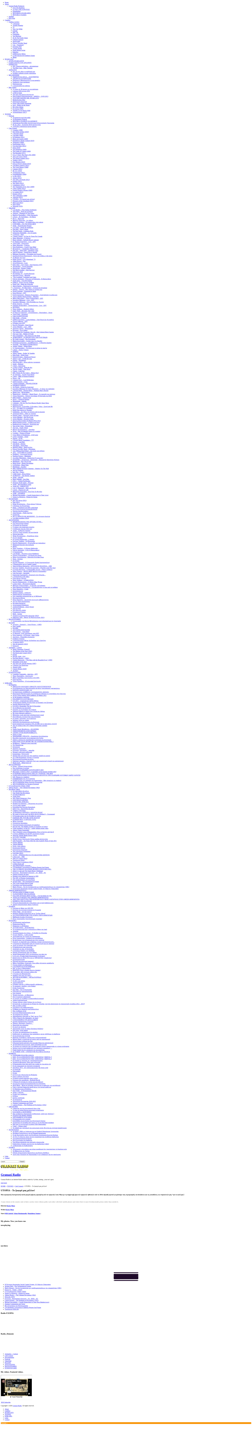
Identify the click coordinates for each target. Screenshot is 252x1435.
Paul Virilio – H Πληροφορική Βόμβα (24, 1091)
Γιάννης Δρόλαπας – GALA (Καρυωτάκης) (26, 550)
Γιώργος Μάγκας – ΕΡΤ (20, 321)
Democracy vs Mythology (21, 926)
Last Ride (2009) (18, 135)
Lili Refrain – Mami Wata (21, 465)
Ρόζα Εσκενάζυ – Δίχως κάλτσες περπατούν (26, 362)
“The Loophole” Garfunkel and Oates (24, 277)
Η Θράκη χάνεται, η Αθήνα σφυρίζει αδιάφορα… (28, 984)
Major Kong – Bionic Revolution (23, 463)
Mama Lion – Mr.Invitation (21, 392)
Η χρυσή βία (16, 1069)
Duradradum (16, 11)
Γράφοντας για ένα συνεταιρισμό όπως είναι (26, 1108)
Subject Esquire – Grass (20, 382)
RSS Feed (12, 18)
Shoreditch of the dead (20, 662)
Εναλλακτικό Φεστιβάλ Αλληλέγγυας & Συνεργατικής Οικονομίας (33, 123)
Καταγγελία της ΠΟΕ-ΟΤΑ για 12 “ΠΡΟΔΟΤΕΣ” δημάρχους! (32, 958)
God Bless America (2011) (21, 165)
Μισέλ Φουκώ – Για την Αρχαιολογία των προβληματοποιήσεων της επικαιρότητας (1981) (41, 887)
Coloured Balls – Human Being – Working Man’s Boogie (30, 390)
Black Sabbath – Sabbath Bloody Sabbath (26, 240)
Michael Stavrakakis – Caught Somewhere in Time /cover (30, 495)
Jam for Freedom (18, 470)
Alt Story (15, 670)
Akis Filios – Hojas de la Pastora (23, 211)
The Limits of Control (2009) (22, 151)
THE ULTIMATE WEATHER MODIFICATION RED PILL (32, 869)
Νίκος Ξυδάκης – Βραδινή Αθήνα (23, 309)
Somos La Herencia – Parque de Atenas (25, 497)
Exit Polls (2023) (18, 853)
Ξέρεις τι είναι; (17, 734)
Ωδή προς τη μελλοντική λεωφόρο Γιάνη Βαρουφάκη (29, 1124)
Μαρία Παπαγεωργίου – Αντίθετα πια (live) (26, 422)
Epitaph (15, 31)
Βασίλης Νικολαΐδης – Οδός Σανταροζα (25, 215)
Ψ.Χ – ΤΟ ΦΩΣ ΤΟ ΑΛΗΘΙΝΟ (23, 408)
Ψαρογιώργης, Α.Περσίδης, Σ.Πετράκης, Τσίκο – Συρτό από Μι (33, 406)
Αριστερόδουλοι (18, 982)
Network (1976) (18, 206)
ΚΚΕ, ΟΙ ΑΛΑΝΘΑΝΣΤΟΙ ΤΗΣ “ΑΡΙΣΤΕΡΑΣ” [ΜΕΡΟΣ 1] (32, 1057)
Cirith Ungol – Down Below (22, 474)
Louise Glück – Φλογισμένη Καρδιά (24, 584)
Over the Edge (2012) (19, 146)
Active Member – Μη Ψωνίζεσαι (23, 417)
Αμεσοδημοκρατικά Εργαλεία (22, 1138)
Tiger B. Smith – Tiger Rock (21, 369)
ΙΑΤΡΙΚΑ (12, 1147)
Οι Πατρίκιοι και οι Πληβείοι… (22, 1089)
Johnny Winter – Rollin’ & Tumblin (24, 353)
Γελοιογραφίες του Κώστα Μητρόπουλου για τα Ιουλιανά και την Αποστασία (37, 621)
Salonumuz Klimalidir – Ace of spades (25, 233)
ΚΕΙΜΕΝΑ (12, 1053)
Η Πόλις (15, 1096)
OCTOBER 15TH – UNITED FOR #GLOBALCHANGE (31, 1052)
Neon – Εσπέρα (18, 559)
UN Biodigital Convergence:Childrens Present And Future (31, 867)
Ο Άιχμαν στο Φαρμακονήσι (22, 974)
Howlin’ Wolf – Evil (19, 656)
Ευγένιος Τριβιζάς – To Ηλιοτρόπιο (24, 541)
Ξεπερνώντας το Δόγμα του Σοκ (23, 1041)
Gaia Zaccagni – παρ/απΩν (21, 573)
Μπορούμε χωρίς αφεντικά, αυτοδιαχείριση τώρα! (28, 715)
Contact (7, 1158)
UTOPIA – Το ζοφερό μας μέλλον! (24, 199)
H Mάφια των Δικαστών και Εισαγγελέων (26, 1009)
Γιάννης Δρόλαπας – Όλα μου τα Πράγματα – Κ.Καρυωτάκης (32, 279)
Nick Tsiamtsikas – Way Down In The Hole (26, 335)
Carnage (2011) (17, 169)
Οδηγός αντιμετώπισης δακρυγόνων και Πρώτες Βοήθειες (31, 1153)
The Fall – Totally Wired (20, 428)
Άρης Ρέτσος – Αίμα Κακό (21, 631)
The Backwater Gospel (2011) (22, 653)
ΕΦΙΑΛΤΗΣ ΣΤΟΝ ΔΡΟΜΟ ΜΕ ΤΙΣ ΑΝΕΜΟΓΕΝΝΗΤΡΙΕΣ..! (33, 741)
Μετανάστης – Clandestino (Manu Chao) (25, 249)
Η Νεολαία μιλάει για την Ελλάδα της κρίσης (27, 816)
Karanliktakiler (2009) (19, 174)
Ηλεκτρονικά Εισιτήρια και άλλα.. (23, 759)
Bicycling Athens (18, 107)
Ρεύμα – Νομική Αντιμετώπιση (22, 766)
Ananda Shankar (18, 25)
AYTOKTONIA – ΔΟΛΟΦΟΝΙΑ (23, 927)
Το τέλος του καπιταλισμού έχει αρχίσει (25, 1032)
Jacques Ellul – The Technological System (26, 881)
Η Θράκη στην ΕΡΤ (19, 323)
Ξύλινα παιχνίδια (18, 534)
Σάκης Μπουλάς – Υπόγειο (21, 245)
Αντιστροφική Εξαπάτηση (21, 605)
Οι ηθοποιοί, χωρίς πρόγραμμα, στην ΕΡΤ (26, 633)
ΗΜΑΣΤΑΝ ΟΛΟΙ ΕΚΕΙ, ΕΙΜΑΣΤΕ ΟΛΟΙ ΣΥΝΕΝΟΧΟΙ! (32, 686)
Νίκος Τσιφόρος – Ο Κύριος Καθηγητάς (25, 548)
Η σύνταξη (16, 561)
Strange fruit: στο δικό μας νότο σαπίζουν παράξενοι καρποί (31, 756)
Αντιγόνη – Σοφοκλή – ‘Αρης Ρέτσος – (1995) (27, 624)
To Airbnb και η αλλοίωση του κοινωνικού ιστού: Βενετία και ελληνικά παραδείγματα (40, 1128)
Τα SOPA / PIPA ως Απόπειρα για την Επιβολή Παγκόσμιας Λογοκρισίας (36, 1131)
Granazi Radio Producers (16, 6)
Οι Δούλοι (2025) (18, 642)
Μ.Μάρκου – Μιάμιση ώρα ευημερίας (25, 743)
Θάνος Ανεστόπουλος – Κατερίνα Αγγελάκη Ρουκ (28, 557)
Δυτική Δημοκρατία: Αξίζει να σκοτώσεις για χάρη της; (30, 954)
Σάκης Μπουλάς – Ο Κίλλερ (22, 238)
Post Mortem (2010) (19, 162)
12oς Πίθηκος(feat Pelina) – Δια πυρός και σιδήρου (28, 451)
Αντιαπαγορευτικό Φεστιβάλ (22, 117)
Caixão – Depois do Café (20, 490)
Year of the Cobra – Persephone (22, 426)
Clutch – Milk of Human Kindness (23, 376)
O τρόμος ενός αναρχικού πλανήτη (23, 527)
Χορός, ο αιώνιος (18, 1092)
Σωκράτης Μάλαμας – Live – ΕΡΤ (23, 300)
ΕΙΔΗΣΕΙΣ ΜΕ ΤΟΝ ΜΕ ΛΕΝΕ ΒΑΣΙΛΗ (26, 818)
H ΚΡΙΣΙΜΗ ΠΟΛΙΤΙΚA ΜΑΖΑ (23, 1055)
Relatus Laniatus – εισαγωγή (22, 592)
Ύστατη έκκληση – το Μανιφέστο (23, 995)
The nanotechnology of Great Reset (24, 880)
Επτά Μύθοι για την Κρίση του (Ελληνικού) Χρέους (29, 1121)
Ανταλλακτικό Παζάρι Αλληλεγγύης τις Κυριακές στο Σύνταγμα (33, 702)
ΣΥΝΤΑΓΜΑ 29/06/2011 (21, 802)
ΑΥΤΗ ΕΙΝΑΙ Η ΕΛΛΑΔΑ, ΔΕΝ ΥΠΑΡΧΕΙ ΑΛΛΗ (30, 1044)
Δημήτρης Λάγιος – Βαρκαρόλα (22, 328)
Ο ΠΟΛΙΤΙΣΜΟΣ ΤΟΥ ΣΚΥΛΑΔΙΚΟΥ (25, 1020)
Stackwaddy (16, 41)
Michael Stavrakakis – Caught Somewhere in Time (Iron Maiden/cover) (27, 1302)
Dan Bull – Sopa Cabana (20, 229)
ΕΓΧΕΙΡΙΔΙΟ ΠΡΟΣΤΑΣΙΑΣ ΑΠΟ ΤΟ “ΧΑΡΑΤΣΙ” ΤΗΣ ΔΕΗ (33, 773)
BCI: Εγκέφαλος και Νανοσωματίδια (16, 1306)
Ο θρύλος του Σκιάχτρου (20, 665)
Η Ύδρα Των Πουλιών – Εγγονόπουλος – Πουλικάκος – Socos (32, 312)
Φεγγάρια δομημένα (19, 603)
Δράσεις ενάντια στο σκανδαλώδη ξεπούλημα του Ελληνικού (32, 740)
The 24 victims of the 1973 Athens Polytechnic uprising (30, 725)
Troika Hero (16, 796)
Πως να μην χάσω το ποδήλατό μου (24, 71)
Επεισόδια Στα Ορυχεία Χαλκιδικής (24, 807)
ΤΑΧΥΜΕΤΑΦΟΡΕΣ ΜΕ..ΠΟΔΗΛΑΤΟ (26, 98)
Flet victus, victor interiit (20, 1030)
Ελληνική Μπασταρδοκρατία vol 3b (24, 1013)
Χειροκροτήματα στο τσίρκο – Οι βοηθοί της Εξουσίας (30, 933)
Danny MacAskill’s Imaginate (22, 103)
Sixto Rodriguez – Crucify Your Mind (24, 247)
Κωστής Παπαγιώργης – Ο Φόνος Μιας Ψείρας (27, 582)
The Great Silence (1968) (20, 167)
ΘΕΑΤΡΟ (12, 623)
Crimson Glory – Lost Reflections (23, 380)
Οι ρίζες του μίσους (19, 981)
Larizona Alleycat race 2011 (21, 91)
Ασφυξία (15, 931)
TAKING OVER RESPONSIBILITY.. (25, 733)
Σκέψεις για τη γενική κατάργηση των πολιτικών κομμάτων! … (32, 1048)
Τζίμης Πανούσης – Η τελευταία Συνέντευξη (27, 681)
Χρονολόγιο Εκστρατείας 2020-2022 (24, 1101)
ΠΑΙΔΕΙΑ (12, 906)
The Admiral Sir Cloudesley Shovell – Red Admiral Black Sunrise (33, 332)
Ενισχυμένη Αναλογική (20, 849)
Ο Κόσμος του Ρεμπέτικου (21, 506)
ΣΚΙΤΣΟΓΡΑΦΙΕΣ (15, 619)
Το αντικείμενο (17, 1099)
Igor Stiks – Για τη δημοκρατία (22, 990)
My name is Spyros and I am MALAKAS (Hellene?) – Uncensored (34, 814)
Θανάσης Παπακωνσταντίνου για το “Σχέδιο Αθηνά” (29, 913)
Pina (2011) (16, 502)
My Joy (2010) (17, 171)
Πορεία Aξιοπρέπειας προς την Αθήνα (25, 952)
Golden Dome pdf (18, 864)
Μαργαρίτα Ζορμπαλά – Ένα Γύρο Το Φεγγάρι (27, 491)
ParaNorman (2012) (19, 144)
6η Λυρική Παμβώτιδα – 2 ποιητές (23, 539)
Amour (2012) (17, 178)
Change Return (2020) (20, 669)
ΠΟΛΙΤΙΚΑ (12, 920)
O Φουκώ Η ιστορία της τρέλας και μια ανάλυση (28, 1082)
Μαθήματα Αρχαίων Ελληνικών (23, 917)
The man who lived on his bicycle (23, 94)
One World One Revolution (21, 793)
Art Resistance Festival (20, 119)
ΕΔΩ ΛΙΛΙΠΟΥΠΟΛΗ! (20, 316)
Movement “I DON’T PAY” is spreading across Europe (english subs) (34, 771)
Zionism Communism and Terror (23, 1103)
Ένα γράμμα (16, 979)
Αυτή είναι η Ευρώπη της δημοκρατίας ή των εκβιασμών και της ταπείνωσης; (37, 1154)
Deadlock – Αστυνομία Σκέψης (22, 454)
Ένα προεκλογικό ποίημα (20, 523)
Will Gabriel (9, 1213)
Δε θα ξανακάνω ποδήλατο (21, 697)
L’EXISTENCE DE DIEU (21, 577)
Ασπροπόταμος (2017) (20, 112)
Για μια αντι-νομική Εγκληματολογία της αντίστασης (29, 1083)
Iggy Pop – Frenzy (18, 472)
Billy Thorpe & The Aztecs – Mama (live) (26, 373)
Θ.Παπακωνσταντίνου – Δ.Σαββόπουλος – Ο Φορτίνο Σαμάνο (32, 343)
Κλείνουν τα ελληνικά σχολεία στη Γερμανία (27, 910)
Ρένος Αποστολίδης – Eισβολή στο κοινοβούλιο (28, 938)
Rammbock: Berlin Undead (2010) (23, 141)
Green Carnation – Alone (20, 437)
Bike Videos (12, 87)
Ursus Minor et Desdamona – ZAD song (25, 435)
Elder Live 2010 (18, 272)
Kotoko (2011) (17, 181)
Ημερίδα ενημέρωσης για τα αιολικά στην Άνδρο (28, 738)
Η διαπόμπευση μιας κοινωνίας (22, 947)
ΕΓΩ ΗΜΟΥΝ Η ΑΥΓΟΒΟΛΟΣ (23, 699)
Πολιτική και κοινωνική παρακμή (23, 961)
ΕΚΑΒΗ (15, 628)
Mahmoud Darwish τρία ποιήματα (23, 545)
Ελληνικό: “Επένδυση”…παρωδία (23, 750)
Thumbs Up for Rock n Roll (21, 110)
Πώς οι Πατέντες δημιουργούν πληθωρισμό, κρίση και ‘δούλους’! (33, 1114)
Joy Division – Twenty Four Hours (23, 374)
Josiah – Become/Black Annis (22, 484)
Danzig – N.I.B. (18, 438)
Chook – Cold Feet (19, 371)
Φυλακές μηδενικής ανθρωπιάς (22, 752)
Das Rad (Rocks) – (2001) (21, 658)
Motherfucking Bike (19, 100)
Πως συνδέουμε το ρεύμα (21, 768)
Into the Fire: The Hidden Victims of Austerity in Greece (30, 826)
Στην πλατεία (17, 993)
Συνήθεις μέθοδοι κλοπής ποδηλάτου (24, 73)
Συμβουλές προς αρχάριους (21, 82)
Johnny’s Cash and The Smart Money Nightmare (28, 871)
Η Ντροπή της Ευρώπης (20, 525)
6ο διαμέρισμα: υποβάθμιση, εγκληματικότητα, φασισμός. (31, 692)
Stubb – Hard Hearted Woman (22, 226)
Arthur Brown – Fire (19, 261)
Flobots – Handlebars (19, 360)
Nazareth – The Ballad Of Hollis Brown (25, 344)
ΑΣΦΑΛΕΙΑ (13, 70)
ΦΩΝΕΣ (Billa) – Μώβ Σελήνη (22, 447)
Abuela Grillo (17, 667)
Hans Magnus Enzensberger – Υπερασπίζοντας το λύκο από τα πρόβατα (35, 587)
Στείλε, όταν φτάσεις (19, 846)
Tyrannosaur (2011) (19, 172)
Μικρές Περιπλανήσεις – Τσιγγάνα (23, 429)
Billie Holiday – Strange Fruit (22, 398)
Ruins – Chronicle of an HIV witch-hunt (25, 507)
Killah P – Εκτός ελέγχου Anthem (23, 282)
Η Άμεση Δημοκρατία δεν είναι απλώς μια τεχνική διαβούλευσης (33, 903)
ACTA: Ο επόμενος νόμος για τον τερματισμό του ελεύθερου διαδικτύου (36, 1137)
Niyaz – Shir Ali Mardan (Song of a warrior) (26, 431)
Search (22, 1161)
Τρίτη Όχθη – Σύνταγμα (20, 314)
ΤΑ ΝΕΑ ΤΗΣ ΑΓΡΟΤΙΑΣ (21, 9)
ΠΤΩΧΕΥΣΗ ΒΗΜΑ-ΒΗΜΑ (22, 1115)
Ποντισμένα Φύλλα (19, 598)
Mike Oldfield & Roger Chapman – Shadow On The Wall (31, 468)
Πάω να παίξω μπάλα (19, 1005)
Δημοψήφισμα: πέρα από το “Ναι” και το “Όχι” (27, 1016)
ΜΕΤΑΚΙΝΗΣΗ (14, 75)
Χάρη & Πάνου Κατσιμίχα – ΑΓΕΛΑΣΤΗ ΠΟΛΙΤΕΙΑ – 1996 (32, 566)
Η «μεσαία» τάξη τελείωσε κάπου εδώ (25, 972)
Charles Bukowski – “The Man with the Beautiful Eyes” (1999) (32, 660)
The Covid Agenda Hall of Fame (23, 883)
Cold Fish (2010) (18, 133)
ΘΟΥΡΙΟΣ (16, 307)
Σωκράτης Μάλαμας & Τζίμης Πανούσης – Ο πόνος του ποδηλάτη (33, 389)
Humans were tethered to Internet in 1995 (25, 876)
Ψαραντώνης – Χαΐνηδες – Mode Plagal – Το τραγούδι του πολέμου (34, 394)
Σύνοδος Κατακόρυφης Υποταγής (23, 1021)
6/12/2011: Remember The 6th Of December (26, 706)
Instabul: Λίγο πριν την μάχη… (22, 975)
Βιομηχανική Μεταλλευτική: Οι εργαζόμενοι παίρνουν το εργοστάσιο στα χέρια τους (39, 694)
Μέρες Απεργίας (18, 821)
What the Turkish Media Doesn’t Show (25, 835)
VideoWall (12, 208)
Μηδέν (15, 546)
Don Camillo (17, 626)
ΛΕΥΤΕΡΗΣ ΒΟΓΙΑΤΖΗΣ (21, 630)
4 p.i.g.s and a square (19, 805)
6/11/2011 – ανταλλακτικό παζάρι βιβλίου (25, 701)
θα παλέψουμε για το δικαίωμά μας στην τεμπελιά (28, 940)
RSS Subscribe (6, 1402)
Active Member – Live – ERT (22, 327)
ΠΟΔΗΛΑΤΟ (9, 59)
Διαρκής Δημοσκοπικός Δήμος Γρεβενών (25, 904)
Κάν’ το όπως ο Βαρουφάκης (22, 968)
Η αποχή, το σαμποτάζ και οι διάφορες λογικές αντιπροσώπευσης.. (33, 942)
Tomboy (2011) (17, 160)
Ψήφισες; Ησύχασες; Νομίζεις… (23, 1023)
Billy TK (15, 32)
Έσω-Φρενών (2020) (19, 610)
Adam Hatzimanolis (20, 1213)
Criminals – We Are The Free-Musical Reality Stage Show (31, 403)
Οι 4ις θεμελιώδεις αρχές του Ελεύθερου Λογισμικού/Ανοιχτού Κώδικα (35, 1135)
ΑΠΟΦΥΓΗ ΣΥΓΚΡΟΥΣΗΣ (22, 78)
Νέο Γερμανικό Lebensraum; (22, 997)
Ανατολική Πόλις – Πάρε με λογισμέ (24, 413)
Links (6, 1156)
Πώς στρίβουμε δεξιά (19, 1011)
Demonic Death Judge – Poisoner (23, 483)
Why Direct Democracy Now (22, 798)
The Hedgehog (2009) (19, 149)
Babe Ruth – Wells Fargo (20, 355)
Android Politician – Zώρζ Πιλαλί (23, 607)
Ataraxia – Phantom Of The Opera (23, 213)
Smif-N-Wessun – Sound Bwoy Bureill (25, 252)
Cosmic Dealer (17, 48)
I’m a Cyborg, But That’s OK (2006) (24, 155)
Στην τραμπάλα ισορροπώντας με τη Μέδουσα (27, 596)
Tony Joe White (17, 29)
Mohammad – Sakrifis (19, 401)
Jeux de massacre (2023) (20, 644)
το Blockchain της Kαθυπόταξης (23, 1145)
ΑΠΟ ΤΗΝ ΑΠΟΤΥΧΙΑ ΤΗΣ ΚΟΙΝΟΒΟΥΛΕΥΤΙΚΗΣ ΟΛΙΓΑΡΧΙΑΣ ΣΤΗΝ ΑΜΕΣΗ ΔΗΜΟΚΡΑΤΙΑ (46, 899)
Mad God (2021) (18, 203)
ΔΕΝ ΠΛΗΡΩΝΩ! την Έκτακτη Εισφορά (26, 784)
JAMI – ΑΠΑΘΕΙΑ (19, 493)
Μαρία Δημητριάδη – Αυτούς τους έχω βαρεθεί (27, 341)
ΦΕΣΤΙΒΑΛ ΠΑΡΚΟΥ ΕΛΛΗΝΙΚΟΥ (25, 121)
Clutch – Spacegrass (19, 366)
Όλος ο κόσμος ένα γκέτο (21, 1076)
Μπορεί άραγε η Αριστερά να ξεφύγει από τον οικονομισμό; (31, 1039)
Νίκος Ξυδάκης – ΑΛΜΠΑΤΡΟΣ (23, 580)
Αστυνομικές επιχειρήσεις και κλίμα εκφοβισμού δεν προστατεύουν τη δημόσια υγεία (40, 1149)
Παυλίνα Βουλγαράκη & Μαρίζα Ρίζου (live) (27, 421)
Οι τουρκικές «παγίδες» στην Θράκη (24, 986)
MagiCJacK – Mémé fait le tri (22, 763)
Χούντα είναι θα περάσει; (21, 511)
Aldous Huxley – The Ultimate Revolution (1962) (24, 787)
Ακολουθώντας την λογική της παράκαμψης (26, 936)
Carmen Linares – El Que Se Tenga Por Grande (27, 236)
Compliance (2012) (19, 185)
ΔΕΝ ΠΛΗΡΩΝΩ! (15, 764)
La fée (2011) (17, 176)
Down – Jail (16, 378)
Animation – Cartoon (15, 647)
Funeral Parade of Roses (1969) (22, 190)
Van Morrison (17, 36)
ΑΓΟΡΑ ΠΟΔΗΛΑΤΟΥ (16, 61)
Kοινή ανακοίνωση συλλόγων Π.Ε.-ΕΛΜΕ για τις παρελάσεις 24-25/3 (35, 724)
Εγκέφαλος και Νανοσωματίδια (22, 885)
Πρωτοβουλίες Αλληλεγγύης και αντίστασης (26, 717)
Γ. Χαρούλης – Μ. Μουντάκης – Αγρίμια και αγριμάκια (30, 288)
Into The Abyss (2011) (20, 500)
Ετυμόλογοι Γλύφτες (19, 612)
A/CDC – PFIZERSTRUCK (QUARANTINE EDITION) (31, 855)
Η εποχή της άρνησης (19, 1027)
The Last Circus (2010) (20, 156)
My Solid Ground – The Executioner (24, 339)
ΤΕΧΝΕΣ (8, 114)
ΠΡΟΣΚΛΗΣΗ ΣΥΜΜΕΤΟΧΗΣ (23, 892)
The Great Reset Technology (22, 851)
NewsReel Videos (14, 789)
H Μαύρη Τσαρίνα (18, 639)
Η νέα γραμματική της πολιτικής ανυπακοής (26, 1066)
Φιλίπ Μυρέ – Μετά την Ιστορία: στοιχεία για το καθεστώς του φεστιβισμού (36, 1085)
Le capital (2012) (18, 192)
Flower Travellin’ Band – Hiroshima (24, 449)
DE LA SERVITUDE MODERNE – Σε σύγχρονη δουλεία (31, 516)
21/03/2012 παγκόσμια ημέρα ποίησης (25, 126)
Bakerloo (15, 52)
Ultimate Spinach (18, 39)
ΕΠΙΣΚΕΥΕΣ (13, 64)
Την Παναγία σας (18, 745)
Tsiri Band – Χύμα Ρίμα (20, 445)
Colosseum (16, 24)
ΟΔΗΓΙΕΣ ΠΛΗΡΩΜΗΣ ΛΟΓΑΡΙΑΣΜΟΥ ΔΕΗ (28, 770)
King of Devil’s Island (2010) (22, 164)
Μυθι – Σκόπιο (17, 614)
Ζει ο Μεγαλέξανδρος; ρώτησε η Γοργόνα (26, 757)
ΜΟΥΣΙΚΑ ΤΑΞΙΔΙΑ (19, 15)
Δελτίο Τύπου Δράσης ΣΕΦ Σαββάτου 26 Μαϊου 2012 (29, 695)
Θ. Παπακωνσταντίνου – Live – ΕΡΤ (24, 242)
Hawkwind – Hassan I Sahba (22, 268)
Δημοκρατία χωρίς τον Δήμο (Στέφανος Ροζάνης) (28, 1029)
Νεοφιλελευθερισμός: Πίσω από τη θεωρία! (26, 1062)
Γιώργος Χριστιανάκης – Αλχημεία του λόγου (27, 555)
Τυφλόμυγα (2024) (19, 860)
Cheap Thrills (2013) (19, 188)
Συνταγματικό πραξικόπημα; (21, 922)
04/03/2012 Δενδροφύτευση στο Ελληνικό (26, 722)
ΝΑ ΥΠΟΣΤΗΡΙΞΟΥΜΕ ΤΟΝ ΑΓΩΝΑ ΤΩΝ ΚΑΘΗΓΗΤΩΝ (32, 915)
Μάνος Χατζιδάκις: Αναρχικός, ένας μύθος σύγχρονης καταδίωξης (33, 963)
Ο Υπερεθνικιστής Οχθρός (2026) (19, 786)
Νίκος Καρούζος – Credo (20, 589)
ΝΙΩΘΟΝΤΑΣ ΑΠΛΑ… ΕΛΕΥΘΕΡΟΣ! (26, 77)
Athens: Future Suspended (21, 830)
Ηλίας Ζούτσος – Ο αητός (21, 304)
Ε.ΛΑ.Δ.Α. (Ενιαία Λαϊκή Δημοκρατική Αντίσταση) (29, 956)
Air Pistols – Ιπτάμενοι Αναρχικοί (23, 387)
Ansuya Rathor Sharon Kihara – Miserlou (26, 296)
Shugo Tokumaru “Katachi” (21, 649)
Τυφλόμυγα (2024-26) (12, 1309)
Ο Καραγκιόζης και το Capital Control (24, 564)
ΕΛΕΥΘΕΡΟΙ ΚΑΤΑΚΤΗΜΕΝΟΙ (24, 966)
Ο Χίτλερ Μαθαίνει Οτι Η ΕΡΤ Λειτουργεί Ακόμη (28, 834)
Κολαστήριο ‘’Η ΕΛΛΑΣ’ (21, 754)
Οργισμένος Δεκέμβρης (20, 823)
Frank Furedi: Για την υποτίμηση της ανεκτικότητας (29, 1050)
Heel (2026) (16, 204)
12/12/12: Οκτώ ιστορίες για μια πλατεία (25, 532)
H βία (14, 727)
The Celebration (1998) (20, 195)
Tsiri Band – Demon (19, 444)
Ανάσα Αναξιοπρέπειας (20, 1000)
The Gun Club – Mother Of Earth (23, 334)
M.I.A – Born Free (18, 218)
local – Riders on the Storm (21, 105)
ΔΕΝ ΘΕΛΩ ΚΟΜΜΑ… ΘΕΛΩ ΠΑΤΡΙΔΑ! (27, 977)
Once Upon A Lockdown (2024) (23, 862)
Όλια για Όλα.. (17, 679)
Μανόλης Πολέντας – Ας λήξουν (23, 220)
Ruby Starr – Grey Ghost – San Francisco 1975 (27, 265)
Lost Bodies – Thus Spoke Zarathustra (25, 210)
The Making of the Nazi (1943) (22, 651)
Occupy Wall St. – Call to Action (23, 935)
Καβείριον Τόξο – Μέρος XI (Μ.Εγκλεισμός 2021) (28, 617)
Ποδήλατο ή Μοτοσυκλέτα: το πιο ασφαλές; (26, 80)
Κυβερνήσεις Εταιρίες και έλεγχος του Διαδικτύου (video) (31, 1144)
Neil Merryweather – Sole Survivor (24, 270)
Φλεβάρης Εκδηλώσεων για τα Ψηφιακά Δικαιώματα (29, 1133)
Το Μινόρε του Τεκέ (19, 257)
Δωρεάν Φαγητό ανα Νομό (21, 704)
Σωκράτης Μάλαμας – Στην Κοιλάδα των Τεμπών (28, 302)
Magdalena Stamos (34, 1213)
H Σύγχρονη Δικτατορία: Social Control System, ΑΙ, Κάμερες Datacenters (36, 888)
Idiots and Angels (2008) (20, 139)
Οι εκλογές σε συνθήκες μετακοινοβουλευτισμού (28, 998)
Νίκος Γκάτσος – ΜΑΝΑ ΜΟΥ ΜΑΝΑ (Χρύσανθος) (29, 571)
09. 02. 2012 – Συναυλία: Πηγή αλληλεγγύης (27, 125)
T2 (13, 27)
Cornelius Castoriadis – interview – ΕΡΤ (25, 674)
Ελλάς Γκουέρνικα (18, 988)
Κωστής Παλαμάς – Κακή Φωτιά (23, 325)
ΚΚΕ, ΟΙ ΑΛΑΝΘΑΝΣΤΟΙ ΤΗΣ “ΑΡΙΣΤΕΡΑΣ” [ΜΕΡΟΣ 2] (32, 1059)
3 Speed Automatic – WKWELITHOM (25, 383)
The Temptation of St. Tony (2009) (23, 187)
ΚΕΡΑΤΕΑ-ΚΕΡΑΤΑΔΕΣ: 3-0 (22, 690)
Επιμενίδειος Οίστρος (19, 578)
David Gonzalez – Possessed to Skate (24, 291)
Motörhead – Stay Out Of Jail (22, 461)
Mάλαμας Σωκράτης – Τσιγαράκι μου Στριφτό (27, 254)
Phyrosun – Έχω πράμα (20, 330)
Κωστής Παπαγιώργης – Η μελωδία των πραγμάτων (29, 543)
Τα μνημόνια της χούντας (20, 1014)
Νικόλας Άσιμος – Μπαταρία (22, 456)
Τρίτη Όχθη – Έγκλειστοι (21, 243)
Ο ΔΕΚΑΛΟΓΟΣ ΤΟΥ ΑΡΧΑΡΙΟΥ (20, 63)
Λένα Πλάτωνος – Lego (20, 263)
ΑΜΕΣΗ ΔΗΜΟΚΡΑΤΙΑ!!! (17, 890)
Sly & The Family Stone (20, 38)
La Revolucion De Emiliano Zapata (24, 55)
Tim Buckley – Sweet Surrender (23, 266)
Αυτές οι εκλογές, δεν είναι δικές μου (24, 945)
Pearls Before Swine (19, 50)
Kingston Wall (17, 47)
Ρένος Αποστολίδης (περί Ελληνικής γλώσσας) (27, 919)
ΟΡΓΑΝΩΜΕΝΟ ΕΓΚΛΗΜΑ (22, 1117)
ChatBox (7, 20)
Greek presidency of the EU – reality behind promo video (30, 828)
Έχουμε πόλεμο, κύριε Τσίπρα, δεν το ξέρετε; (27, 1002)
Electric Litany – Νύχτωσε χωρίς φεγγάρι (25, 415)
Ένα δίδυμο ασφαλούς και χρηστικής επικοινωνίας (28, 1142)
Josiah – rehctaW (18, 477)
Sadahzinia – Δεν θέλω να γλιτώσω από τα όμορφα (29, 412)
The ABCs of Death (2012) (21, 179)
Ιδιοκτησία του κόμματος (20, 1025)
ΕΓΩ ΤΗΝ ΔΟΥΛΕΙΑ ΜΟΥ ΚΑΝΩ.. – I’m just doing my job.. (32, 896)
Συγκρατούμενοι (18, 591)
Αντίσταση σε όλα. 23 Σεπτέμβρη (23, 949)
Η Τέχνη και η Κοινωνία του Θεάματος (25, 1075)
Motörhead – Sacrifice (19, 467)
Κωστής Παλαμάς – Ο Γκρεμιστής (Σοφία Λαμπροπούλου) (31, 562)
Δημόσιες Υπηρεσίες (19, 748)
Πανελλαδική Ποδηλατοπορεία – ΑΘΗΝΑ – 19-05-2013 (30, 96)
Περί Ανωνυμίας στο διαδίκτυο (22, 1140)
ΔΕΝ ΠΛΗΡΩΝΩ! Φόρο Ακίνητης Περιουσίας (27, 782)
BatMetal (15, 351)
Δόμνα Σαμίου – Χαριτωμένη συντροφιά (25, 286)
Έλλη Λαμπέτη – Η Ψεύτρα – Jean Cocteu (26, 635)
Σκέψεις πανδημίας (19, 1098)
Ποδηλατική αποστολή (20, 102)
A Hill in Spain (17, 93)
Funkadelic (16, 34)
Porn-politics (16, 1071)
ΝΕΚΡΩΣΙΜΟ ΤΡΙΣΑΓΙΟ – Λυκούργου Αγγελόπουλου (30, 736)
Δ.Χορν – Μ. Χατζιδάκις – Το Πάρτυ (24, 217)
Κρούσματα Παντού (19, 848)
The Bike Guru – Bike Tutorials (22, 68)
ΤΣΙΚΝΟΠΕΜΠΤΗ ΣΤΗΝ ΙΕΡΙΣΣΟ (24, 731)
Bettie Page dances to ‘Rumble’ (22, 410)
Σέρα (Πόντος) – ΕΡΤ (19, 293)
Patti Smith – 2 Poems (19, 318)
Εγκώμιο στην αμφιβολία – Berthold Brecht (26, 1080)
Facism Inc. (16, 514)
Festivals (11, 116)
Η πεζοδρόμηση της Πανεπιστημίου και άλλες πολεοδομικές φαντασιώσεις (36, 688)
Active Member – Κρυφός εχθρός (23, 419)
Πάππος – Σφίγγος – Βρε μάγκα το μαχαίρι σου (27, 289)
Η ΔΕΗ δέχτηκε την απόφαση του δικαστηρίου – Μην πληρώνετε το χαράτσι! (37, 780)
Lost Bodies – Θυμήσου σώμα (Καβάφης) (26, 553)
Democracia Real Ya (19, 924)
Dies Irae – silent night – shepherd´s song (25, 250)
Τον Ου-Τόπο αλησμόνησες (21, 601)
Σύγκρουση (16, 747)
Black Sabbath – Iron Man (21, 479)
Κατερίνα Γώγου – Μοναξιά (21, 275)
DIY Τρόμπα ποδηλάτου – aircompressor (25, 66)
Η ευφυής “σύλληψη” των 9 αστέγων (24, 718)
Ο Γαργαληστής (18, 552)
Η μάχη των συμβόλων (20, 1094)
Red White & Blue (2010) (21, 132)
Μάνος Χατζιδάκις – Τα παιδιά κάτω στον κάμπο (28, 222)
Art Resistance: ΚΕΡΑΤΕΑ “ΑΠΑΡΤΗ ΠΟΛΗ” (28, 812)
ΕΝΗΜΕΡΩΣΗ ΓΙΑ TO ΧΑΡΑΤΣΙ (24, 779)
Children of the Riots (19, 810)
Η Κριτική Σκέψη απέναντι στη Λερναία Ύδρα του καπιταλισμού (33, 1043)
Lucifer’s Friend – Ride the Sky (22, 367)
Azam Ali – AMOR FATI (21, 486)
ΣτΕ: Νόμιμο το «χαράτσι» (21, 777)
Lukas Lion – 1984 (19, 857)
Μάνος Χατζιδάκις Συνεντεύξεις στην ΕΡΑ (26, 678)
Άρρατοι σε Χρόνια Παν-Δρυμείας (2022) (26, 616)
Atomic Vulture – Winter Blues (22, 346)
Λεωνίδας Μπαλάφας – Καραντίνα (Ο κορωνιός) (28, 458)
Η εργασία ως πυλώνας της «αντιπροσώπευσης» (28, 1060)
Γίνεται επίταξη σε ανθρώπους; (22, 965)
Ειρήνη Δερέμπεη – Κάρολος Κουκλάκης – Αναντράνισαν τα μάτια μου (35, 295)
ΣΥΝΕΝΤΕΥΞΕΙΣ (15, 672)
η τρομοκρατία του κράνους (21, 86)
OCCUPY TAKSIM (19, 837)
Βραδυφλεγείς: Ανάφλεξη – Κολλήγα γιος (26, 424)
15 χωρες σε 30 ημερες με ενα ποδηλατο (25, 89)
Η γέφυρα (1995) (18, 109)
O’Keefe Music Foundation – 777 (23, 440)
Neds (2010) (16, 148)
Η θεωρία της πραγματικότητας (22, 991)
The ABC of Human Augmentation (24, 878)
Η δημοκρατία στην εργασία (21, 1119)
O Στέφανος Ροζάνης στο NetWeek (23, 951)
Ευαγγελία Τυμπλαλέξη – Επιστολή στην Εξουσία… (29, 575)
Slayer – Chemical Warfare (21, 399)
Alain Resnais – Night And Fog (22, 513)
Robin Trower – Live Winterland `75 (24, 259)
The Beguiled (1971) (19, 153)
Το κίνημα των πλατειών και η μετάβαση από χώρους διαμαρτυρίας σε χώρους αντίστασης (41, 1046)
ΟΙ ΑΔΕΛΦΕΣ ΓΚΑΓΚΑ (21, 791)
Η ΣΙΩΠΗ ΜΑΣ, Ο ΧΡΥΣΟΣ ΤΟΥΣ (24, 819)
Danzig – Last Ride (19, 442)
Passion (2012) (17, 194)
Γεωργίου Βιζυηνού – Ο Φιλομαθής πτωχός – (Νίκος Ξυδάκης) (32, 569)
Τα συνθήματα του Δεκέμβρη (22, 708)
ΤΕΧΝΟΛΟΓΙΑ (14, 1130)
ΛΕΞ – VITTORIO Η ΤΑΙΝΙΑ (22, 452)
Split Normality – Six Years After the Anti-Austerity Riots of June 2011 (35, 841)
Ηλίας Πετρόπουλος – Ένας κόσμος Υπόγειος (27, 504)
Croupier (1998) (18, 130)
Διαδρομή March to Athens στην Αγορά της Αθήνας (29, 711)
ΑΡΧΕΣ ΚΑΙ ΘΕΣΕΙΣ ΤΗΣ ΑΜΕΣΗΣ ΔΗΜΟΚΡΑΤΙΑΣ (31, 897)
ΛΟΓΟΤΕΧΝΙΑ (14, 520)
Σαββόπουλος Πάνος (19, 54)
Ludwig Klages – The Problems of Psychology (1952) (29, 1105)
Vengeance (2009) (18, 142)
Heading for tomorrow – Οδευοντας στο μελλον (28, 803)
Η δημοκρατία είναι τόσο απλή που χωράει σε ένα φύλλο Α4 (32, 1064)
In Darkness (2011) (19, 137)
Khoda (15, 655)
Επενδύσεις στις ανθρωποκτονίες (23, 1007)
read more (4, 1183)
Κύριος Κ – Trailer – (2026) (13, 1290)
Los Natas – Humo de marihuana (23, 227)
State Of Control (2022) (20, 858)
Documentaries (13, 499)
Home (7, 2)
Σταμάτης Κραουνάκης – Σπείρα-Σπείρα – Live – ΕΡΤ (29, 305)
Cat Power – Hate (18, 234)
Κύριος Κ (16, 646)
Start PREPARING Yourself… (22, 865)
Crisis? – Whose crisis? (20, 1126)
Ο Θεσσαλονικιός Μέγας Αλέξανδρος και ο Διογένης (29, 640)
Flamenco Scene (18, 405)
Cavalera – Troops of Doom (21, 433)
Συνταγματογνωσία (19, 959)
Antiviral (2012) (18, 197)
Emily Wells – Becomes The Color (23, 311)
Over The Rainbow (19, 8)
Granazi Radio (11, 1174)
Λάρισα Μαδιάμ (18, 844)
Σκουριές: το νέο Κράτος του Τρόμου (24, 709)
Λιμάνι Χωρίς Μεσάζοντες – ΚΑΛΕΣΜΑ (26, 729)
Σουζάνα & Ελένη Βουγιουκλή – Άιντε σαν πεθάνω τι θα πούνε (32, 256)
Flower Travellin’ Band (20, 43)
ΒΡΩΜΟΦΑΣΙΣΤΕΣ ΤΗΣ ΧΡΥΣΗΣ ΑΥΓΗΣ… (28, 522)
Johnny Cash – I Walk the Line (22, 359)
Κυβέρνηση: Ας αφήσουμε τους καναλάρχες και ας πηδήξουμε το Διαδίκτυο (36, 1034)
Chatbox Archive (14, 22)
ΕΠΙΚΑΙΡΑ (8, 683)
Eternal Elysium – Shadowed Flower (24, 357)
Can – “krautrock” (18, 45)
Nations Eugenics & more (21, 874)
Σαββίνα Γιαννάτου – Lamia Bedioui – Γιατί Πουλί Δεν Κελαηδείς (33, 320)
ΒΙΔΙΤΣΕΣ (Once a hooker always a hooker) (26, 970)
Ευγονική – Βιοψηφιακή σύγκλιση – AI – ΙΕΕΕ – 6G (29, 873)
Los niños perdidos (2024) (21, 518)
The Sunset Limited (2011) (21, 158)
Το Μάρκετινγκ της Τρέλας (21, 1151)
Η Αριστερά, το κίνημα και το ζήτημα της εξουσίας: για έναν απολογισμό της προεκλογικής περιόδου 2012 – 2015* (49, 1004)
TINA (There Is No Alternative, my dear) (25, 1018)
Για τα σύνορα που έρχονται (21, 1036)
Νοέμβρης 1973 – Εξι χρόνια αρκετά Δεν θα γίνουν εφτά (30, 1067)
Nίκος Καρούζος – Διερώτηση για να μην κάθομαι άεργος (31, 600)
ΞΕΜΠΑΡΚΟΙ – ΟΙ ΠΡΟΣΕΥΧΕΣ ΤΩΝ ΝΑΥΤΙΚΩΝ (30, 337)
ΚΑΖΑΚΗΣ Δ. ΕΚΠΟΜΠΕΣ (22, 1112)
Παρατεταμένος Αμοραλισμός (22, 594)
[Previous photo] (114, 1280)
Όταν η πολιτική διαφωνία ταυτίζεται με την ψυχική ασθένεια (32, 1087)
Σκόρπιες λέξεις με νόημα (21, 720)
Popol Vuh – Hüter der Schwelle (23, 284)
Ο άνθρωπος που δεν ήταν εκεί (22, 529)
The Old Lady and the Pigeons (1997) (24, 663)
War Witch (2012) (18, 183)
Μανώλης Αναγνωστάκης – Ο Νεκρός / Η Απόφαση (29, 585)
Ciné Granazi (13, 128)
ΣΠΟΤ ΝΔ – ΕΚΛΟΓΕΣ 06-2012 (23, 809)
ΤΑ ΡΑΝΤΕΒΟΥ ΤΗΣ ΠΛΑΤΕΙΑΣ (24, 894)
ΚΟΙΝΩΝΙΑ (13, 685)
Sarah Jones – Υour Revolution (22, 281)
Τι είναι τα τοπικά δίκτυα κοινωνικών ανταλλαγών (28, 1110)
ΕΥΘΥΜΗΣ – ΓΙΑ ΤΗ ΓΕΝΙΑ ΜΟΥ (24, 224)
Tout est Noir (17, 608)
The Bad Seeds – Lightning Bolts (23, 231)
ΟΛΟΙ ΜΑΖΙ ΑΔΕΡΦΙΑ (20, 800)
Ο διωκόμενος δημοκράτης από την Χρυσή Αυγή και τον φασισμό (33, 943)
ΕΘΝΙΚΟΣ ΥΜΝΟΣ (19, 385)
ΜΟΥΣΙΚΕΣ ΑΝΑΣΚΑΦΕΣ (22, 13)
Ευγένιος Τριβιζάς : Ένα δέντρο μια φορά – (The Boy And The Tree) (34, 568)
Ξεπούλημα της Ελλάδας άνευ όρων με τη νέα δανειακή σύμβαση (33, 1122)
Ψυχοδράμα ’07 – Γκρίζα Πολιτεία (23, 273)
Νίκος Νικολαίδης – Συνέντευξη (23, 676)
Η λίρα (15, 1073)
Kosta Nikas (11, 1206)
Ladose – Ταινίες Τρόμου (21, 350)
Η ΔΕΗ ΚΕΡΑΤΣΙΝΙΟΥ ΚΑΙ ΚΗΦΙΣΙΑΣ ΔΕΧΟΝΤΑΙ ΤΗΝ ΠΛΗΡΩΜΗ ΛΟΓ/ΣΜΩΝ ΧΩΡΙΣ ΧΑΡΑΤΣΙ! (46, 775)
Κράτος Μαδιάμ (18, 842)
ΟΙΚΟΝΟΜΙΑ (13, 1106)
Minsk (15, 57)
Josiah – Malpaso (18, 364)
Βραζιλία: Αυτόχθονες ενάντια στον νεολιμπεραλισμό (29, 1037)
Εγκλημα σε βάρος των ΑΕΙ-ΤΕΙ (23, 908)
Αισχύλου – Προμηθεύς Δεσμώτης (24, 637)
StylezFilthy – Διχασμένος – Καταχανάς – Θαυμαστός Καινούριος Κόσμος (36, 460)
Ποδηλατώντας (17, 84)
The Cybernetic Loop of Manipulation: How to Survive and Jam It (33, 832)
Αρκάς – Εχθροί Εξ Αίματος (21, 530)
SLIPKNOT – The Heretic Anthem (24, 475)
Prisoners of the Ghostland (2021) (23, 201)
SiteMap (11, 16)
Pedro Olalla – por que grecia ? (22, 912)
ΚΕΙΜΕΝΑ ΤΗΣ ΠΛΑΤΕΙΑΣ (22, 901)
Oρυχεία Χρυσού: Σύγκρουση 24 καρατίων (26, 825)
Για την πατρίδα (17, 538)
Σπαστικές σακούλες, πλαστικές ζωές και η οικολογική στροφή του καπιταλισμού (38, 761)
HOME (3, 1186)
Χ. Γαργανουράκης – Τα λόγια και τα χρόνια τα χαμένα (30, 348)
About (7, 4)
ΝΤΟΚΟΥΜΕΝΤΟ (19, 795)
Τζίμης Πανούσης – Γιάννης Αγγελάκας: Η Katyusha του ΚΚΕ (32, 396)
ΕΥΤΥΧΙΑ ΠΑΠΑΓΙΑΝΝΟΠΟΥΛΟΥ (25, 509)
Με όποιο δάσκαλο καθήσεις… (22, 713)
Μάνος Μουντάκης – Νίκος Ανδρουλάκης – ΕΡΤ (28, 298)
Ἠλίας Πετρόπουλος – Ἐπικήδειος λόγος (25, 536)
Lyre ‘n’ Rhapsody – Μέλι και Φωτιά (24, 488)
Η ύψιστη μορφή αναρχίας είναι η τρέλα (25, 1078)
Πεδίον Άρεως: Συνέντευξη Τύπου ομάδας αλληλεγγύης (30, 839)
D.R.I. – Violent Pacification (21, 481)
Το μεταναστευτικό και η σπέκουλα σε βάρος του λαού (30, 929)
